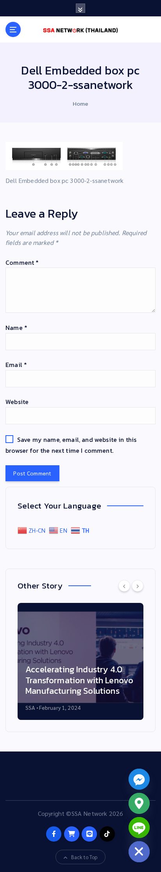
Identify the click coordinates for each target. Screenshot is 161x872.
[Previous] (124, 586)
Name (16, 327)
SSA (56, 707)
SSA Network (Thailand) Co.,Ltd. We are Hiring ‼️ (98, 686)
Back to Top (84, 857)
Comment (22, 262)
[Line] (139, 827)
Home (81, 103)
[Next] (137, 586)
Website (17, 401)
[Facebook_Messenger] (139, 779)
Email (16, 364)
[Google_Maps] (139, 803)
